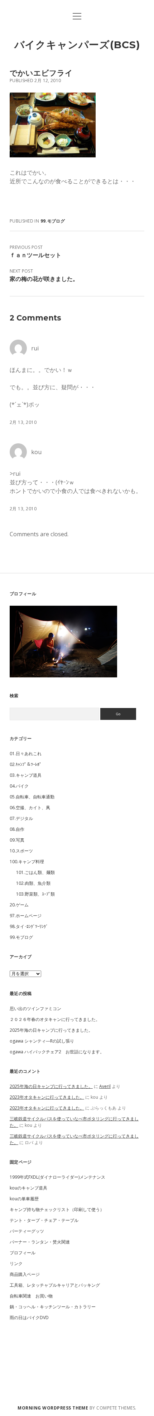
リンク (16, 1263)
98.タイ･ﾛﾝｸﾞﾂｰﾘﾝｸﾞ (29, 926)
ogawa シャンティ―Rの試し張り (42, 1041)
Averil (105, 1086)
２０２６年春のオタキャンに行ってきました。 (55, 1019)
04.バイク (19, 786)
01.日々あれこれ (26, 753)
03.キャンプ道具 (26, 775)
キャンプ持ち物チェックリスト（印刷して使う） (57, 1209)
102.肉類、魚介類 (33, 883)
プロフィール (22, 1253)
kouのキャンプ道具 (28, 1188)
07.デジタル (21, 818)
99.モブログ (52, 221)
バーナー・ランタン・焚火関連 (40, 1242)
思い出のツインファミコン (35, 1008)
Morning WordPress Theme (53, 1408)
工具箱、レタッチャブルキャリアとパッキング (55, 1285)
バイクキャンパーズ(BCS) (77, 45)
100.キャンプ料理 (27, 862)
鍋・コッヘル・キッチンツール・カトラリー (53, 1307)
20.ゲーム (19, 905)
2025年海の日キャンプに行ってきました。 (51, 1030)
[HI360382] (53, 155)
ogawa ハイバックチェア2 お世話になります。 (57, 1052)
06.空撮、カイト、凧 (30, 808)
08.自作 (17, 829)
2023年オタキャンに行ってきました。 (47, 1097)
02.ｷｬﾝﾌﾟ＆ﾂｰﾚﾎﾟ (26, 764)
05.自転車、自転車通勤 (32, 797)
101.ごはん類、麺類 (35, 872)
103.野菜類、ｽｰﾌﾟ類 (35, 894)
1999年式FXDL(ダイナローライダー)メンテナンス (57, 1177)
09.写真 (17, 840)
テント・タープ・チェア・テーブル (44, 1220)
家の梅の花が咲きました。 (44, 279)
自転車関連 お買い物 (31, 1296)
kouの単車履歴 (24, 1199)
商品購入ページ (25, 1274)
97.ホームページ (26, 916)
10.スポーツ (21, 851)
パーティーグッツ (27, 1231)
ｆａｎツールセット (35, 255)
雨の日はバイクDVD (29, 1317)
